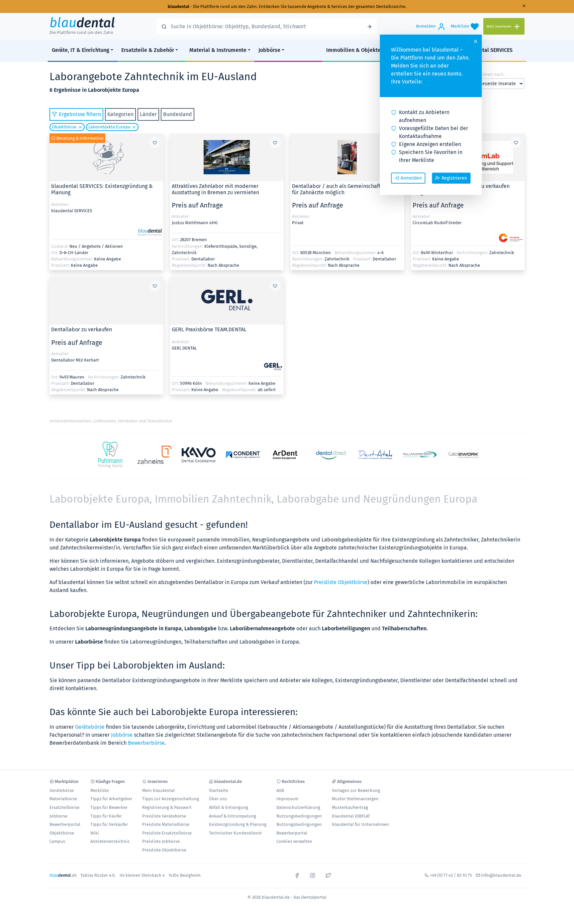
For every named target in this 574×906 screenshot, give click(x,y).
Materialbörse (63, 798)
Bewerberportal (64, 824)
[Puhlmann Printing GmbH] (110, 454)
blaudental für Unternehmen (360, 824)
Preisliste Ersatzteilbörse (167, 832)
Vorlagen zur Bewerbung (356, 790)
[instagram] (312, 874)
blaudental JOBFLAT (351, 816)
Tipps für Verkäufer (109, 824)
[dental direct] (331, 454)
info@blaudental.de (501, 875)
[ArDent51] (287, 455)
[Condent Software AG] (243, 454)
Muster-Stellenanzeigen (355, 798)
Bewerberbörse (146, 743)
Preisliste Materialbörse (165, 824)
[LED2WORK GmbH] (464, 455)
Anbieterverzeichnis (110, 841)
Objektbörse (64, 126)
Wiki (94, 832)
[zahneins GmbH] (155, 455)
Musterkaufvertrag (350, 807)
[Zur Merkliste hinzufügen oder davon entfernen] (154, 142)
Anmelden (411, 178)
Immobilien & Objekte (353, 50)
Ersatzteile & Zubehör (147, 50)
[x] (328, 874)
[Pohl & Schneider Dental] (420, 455)
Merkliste (99, 790)
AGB (280, 790)
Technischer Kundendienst (235, 832)
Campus (57, 841)
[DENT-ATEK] (375, 454)
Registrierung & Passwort (167, 807)
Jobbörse (269, 50)
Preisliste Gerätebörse (164, 816)
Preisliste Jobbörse (161, 841)
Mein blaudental (158, 790)
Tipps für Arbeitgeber (111, 798)
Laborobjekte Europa (109, 126)
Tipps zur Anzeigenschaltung (170, 798)
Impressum (287, 798)
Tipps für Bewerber (109, 807)
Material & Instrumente (217, 50)
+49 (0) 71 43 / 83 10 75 (451, 875)
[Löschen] (79, 127)
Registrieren (454, 178)
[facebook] (297, 874)
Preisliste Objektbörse (340, 582)
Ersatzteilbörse (64, 807)
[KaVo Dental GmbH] (199, 454)
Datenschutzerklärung (298, 807)
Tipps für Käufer (106, 816)
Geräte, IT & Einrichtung (80, 50)
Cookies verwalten (294, 841)
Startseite (218, 790)
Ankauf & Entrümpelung (232, 816)
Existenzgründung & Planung (237, 824)
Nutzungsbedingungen (299, 816)
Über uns (218, 798)
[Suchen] (369, 26)
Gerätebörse (90, 727)
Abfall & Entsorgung (228, 807)
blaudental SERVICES (487, 50)
